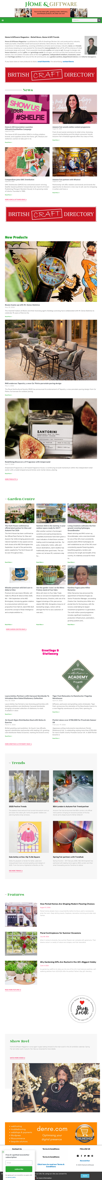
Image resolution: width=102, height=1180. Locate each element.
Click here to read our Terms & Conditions (51, 1165)
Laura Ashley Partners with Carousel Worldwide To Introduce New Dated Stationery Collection (27, 697)
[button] (2, 20)
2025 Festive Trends (18, 806)
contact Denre (68, 61)
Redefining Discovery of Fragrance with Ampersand (27, 462)
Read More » (8, 142)
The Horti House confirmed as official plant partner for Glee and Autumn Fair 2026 (18, 528)
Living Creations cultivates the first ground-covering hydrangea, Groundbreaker (82, 528)
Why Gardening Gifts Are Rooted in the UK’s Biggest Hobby (68, 962)
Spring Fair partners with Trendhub (68, 857)
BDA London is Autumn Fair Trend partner (71, 806)
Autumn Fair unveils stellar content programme (71, 127)
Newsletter (85, 1161)
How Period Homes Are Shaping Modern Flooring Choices (67, 904)
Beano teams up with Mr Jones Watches (22, 305)
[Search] (99, 20)
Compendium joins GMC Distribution (19, 180)
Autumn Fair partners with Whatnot (66, 180)
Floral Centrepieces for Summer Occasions (60, 933)
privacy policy (12, 1177)
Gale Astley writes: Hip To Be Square (24, 857)
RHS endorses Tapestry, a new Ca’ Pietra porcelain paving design (33, 383)
